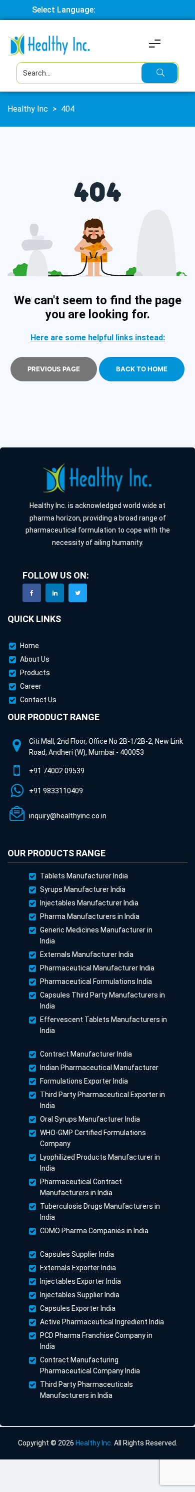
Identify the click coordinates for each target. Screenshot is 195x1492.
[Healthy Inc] (97, 478)
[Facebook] (31, 593)
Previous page (54, 369)
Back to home (142, 369)
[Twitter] (77, 593)
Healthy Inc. (94, 1443)
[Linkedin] (55, 593)
